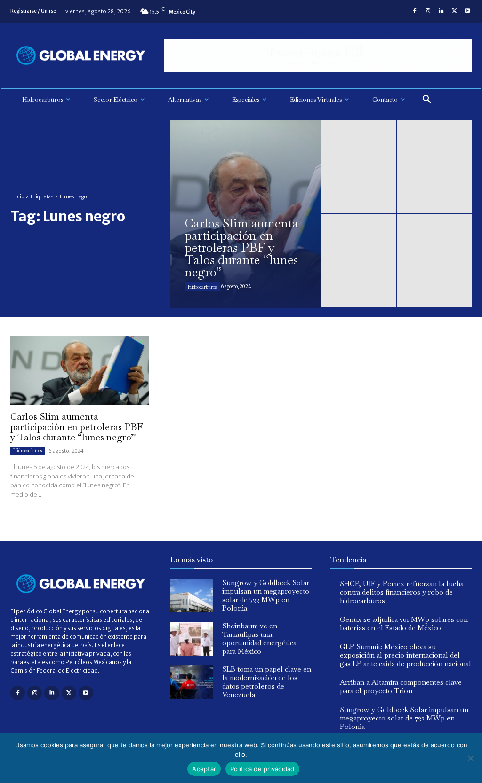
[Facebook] (414, 11)
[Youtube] (467, 11)
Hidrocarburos (202, 287)
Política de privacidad (262, 769)
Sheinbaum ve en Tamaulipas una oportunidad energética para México (259, 638)
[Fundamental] (318, 56)
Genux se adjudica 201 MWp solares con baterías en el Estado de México (404, 623)
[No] (470, 758)
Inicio (17, 197)
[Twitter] (454, 11)
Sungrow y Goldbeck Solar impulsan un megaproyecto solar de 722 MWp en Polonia (265, 595)
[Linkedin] (441, 11)
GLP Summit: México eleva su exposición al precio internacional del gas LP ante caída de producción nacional (405, 655)
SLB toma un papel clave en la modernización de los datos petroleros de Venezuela (266, 682)
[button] (427, 99)
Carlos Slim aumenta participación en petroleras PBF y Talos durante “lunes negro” (76, 426)
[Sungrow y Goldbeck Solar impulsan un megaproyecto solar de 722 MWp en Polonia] (191, 595)
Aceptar (204, 769)
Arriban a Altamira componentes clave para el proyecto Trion (401, 686)
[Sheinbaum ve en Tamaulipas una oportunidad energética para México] (191, 639)
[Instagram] (428, 11)
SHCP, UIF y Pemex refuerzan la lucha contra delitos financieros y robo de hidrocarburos (402, 592)
